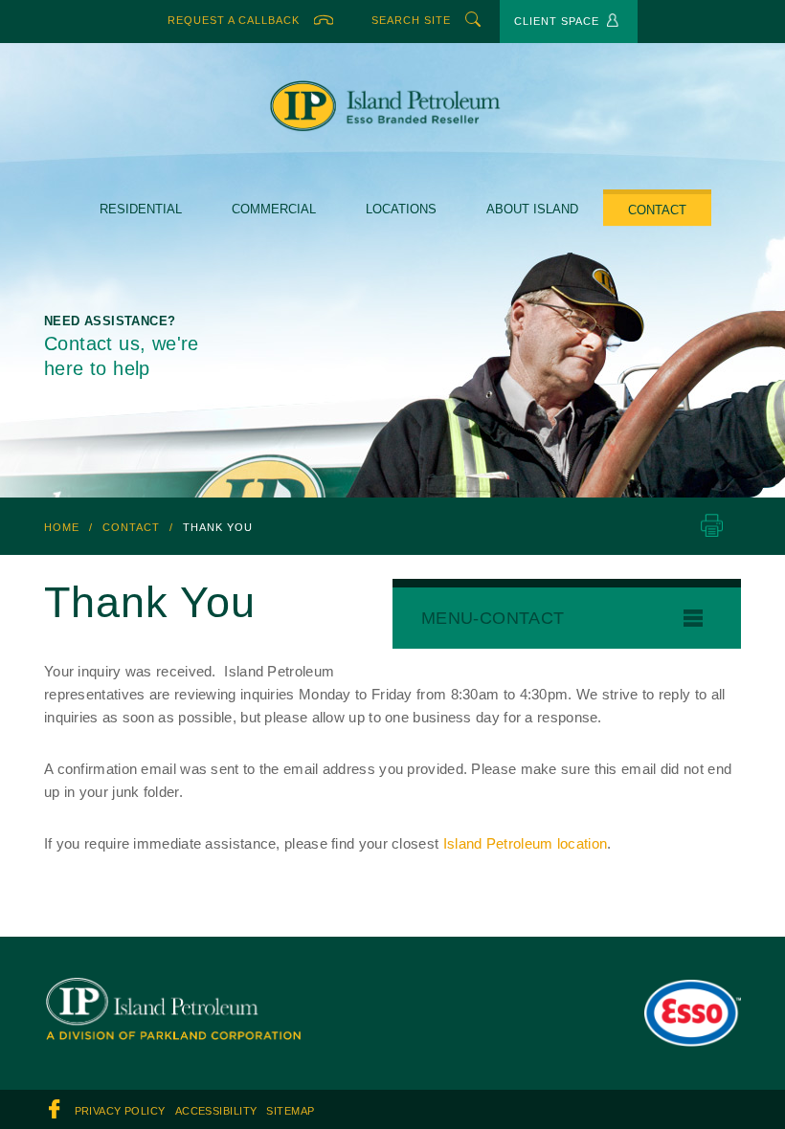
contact (132, 526)
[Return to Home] (173, 991)
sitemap (287, 1111)
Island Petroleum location (538, 843)
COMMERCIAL (274, 209)
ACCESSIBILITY (215, 1111)
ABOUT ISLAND (529, 209)
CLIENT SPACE (557, 21)
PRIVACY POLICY (120, 1111)
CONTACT (653, 210)
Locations (400, 209)
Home (61, 526)
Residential (143, 209)
